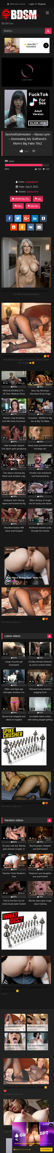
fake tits (34, 206)
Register (42, 4)
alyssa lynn (33, 191)
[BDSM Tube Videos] (22, 15)
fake (19, 206)
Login (31, 4)
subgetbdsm (31, 182)
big (39, 198)
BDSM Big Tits (22, 198)
